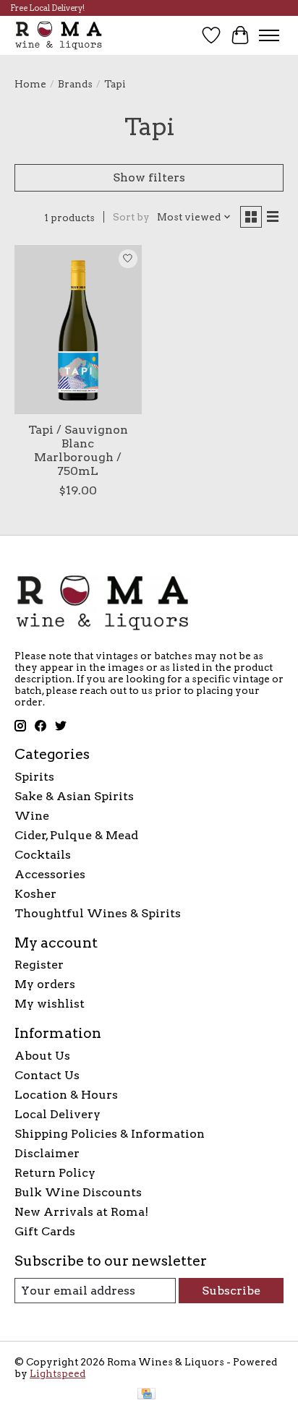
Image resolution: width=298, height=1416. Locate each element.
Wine (31, 816)
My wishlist (49, 1003)
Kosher (35, 894)
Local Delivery (57, 1114)
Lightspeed (57, 1373)
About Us (42, 1056)
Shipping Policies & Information (109, 1134)
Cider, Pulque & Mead (76, 835)
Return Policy (54, 1173)
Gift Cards (44, 1231)
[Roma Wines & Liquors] (58, 35)
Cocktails (42, 855)
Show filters (149, 177)
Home (30, 84)
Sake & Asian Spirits (74, 796)
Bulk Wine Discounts (78, 1192)
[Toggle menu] (269, 35)
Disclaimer (47, 1153)
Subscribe (231, 1290)
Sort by (131, 217)
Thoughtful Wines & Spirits (97, 913)
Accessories (49, 874)
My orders (44, 984)
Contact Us (47, 1075)
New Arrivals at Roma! (81, 1212)
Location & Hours (66, 1095)
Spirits (34, 777)
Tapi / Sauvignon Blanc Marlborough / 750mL (78, 451)
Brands (75, 84)
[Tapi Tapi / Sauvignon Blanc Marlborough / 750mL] (78, 329)
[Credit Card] (146, 1395)
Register (39, 964)
